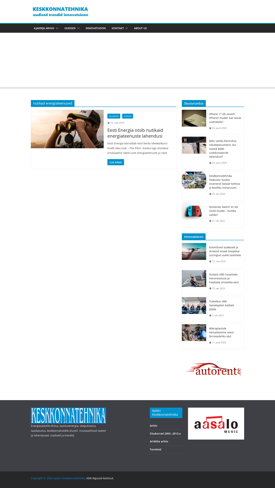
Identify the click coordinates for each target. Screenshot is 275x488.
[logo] (68, 410)
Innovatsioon (96, 28)
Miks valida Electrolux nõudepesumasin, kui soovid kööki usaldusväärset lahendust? (222, 148)
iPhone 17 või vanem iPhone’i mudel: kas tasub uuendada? (225, 118)
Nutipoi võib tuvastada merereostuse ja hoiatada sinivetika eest (224, 278)
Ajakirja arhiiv (44, 28)
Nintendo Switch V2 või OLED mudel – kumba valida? (223, 211)
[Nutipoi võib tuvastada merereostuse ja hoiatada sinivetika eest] (194, 282)
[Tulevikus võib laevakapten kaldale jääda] (194, 309)
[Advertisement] (137, 61)
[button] (56, 28)
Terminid (155, 449)
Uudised (70, 28)
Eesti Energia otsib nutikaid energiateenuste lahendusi (135, 133)
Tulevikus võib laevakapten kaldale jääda (221, 305)
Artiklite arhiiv (159, 441)
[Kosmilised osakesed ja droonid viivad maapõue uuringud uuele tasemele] (194, 255)
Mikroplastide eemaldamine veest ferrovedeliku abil (221, 332)
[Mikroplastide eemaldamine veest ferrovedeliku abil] (194, 336)
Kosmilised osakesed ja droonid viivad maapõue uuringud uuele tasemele (225, 251)
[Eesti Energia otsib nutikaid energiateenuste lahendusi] (67, 129)
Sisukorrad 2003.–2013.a (165, 433)
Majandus (114, 116)
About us (140, 28)
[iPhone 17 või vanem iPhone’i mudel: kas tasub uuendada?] (194, 122)
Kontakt (118, 28)
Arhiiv (153, 425)
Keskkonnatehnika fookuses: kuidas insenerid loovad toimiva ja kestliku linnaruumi (224, 181)
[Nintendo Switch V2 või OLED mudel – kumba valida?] (194, 215)
